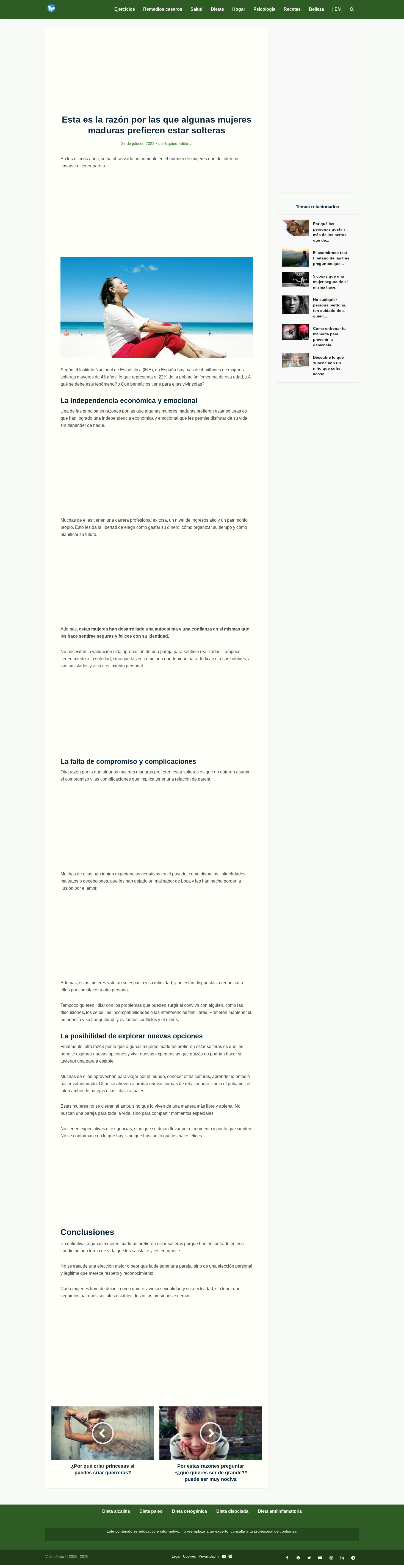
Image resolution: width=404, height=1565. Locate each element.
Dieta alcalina (116, 1511)
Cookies (189, 1556)
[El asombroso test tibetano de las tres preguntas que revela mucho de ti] (297, 257)
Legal (176, 1556)
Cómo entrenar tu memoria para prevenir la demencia (329, 336)
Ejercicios (124, 9)
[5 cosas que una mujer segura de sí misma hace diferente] (297, 279)
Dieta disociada (232, 1511)
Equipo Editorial (178, 143)
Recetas (292, 9)
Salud (196, 9)
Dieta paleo (151, 1511)
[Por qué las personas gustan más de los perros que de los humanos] (297, 228)
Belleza (316, 9)
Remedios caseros (162, 9)
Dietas (217, 9)
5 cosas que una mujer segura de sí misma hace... (330, 281)
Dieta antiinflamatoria (280, 1511)
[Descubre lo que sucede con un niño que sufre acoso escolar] (297, 360)
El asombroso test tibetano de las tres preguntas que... (331, 258)
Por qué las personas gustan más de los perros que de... (330, 232)
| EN (336, 9)
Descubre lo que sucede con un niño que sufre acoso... (328, 365)
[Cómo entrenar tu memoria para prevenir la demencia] (297, 332)
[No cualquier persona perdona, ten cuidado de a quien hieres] (297, 304)
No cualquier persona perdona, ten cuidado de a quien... (329, 307)
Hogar (238, 9)
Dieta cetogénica (189, 1511)
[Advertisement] (156, 67)
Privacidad (207, 1556)
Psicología (264, 9)
